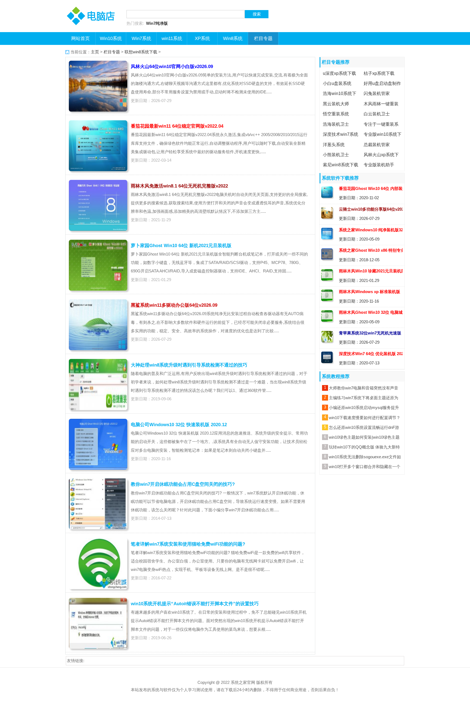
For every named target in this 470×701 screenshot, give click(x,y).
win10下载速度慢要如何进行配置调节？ (364, 417)
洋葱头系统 (334, 144)
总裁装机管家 (377, 144)
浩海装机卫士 (336, 124)
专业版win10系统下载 (381, 138)
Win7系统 (141, 38)
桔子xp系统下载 (379, 73)
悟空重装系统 (336, 114)
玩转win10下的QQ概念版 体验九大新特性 (364, 448)
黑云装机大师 (336, 103)
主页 (95, 52)
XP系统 (202, 38)
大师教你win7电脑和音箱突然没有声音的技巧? (363, 389)
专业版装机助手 (379, 164)
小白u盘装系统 (337, 83)
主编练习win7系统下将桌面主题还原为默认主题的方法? (363, 398)
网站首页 (80, 38)
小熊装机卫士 (336, 154)
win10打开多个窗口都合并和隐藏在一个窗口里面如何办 (364, 467)
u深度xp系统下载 (339, 73)
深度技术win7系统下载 (339, 138)
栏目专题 (263, 38)
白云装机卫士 (377, 114)
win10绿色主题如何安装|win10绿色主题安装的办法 (364, 438)
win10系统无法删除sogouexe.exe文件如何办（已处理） (365, 457)
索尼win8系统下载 (340, 164)
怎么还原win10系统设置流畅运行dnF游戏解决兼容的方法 (364, 428)
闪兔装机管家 (377, 93)
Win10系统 (111, 38)
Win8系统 (233, 38)
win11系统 (172, 38)
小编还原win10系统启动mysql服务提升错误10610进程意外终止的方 (364, 408)
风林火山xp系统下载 (380, 158)
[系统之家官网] (92, 4)
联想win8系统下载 (141, 52)
